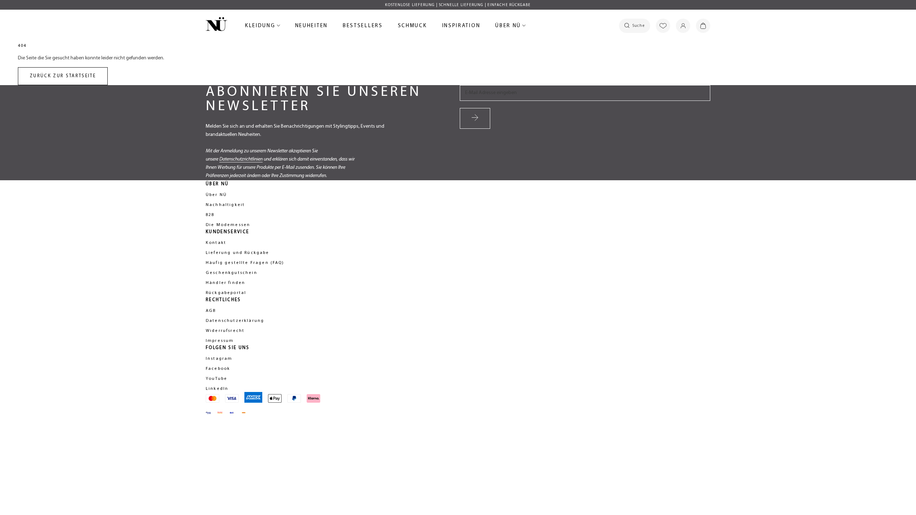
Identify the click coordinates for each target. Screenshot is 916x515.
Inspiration (461, 26)
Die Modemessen (228, 225)
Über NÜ (509, 27)
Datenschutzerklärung (235, 321)
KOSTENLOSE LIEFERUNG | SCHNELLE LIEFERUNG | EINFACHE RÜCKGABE (458, 5)
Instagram (219, 359)
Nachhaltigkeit (225, 205)
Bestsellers (363, 27)
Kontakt (216, 243)
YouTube (216, 379)
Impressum (220, 341)
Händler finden (225, 283)
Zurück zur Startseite (63, 76)
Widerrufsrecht (225, 331)
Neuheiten (311, 27)
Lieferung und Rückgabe (237, 253)
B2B (210, 215)
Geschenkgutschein (231, 273)
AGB (211, 311)
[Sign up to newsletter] (475, 118)
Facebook (218, 369)
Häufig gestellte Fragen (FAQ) (245, 263)
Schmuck (412, 27)
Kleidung (261, 27)
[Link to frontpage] (216, 25)
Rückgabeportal (226, 293)
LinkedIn (217, 389)
